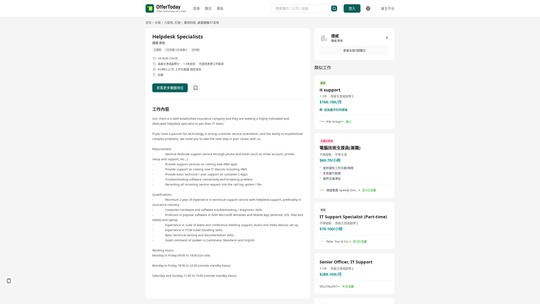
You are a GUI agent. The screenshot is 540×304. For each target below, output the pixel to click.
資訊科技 (190, 22)
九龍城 (168, 22)
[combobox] (303, 8)
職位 (208, 8)
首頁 (196, 8)
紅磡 (178, 22)
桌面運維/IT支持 (208, 22)
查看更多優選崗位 (170, 88)
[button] (354, 50)
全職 (158, 22)
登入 (352, 8)
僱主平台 (387, 8)
